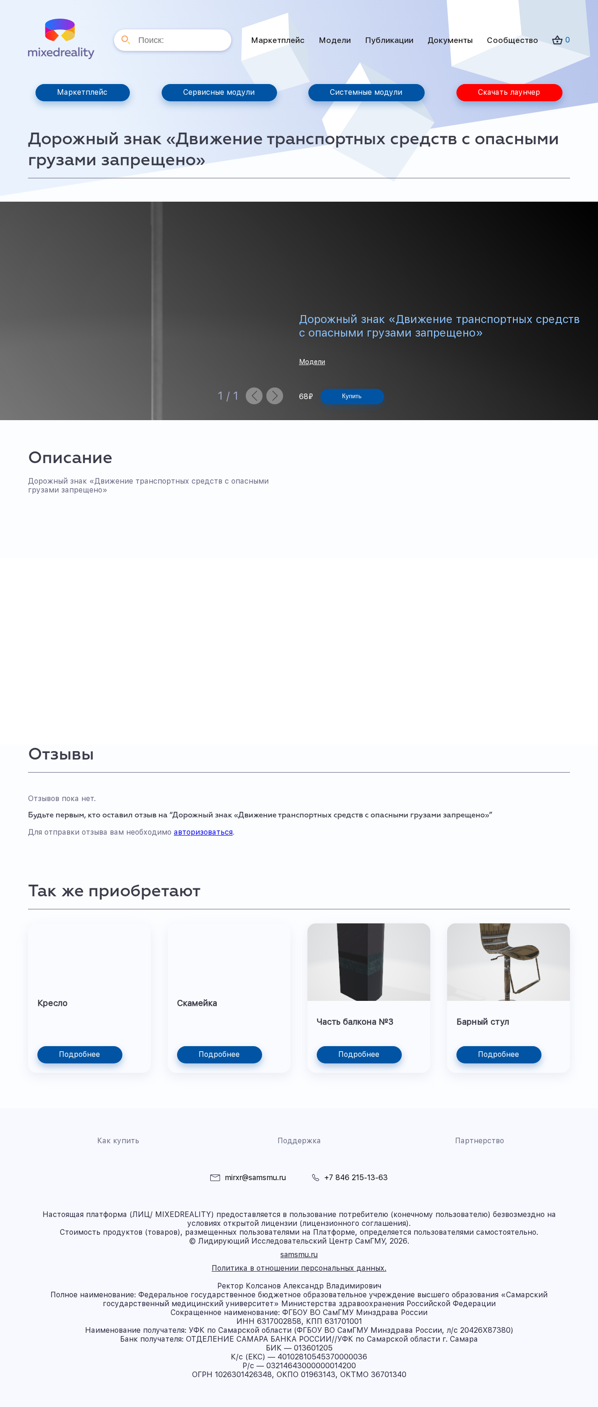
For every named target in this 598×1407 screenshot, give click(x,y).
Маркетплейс (278, 40)
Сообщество (512, 40)
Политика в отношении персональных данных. (299, 1268)
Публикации (389, 40)
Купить (352, 396)
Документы (450, 40)
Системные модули (366, 92)
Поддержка (299, 1140)
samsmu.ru (299, 1254)
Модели (335, 40)
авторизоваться (203, 832)
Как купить (118, 1140)
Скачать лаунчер (509, 92)
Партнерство (479, 1140)
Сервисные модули (219, 92)
